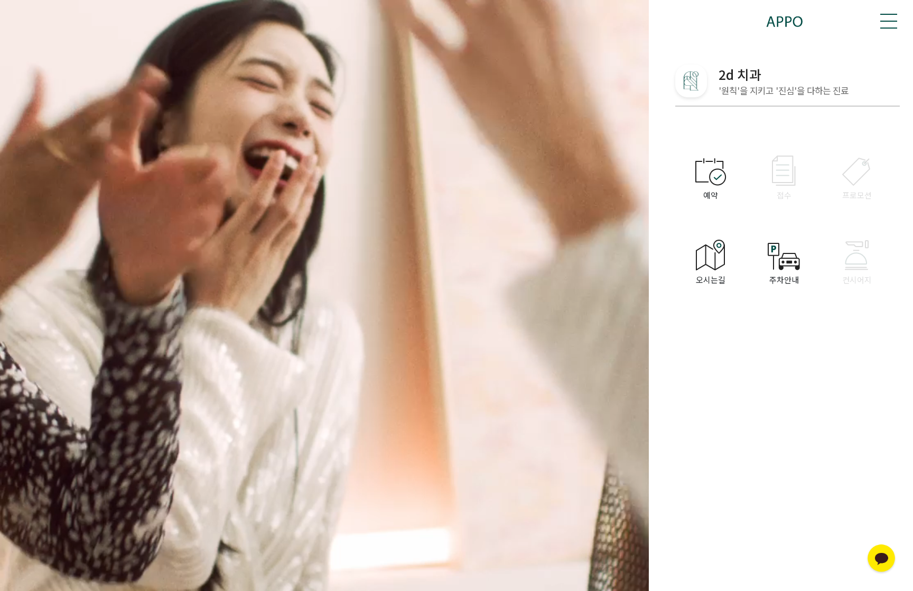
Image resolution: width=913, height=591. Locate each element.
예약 (710, 195)
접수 (784, 195)
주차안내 (784, 279)
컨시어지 (857, 279)
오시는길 (710, 279)
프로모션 (857, 195)
